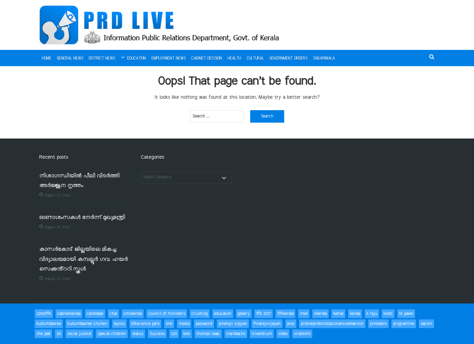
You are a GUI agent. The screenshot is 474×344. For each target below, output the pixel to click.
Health (234, 58)
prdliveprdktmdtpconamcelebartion (332, 323)
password (204, 323)
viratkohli (302, 333)
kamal (338, 313)
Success (157, 333)
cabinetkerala (69, 313)
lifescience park (145, 323)
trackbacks (235, 333)
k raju (371, 313)
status (137, 333)
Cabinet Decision (206, 58)
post (291, 323)
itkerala (320, 313)
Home (46, 58)
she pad (43, 333)
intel (304, 313)
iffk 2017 (263, 313)
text (186, 333)
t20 (174, 333)
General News (70, 58)
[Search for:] (217, 116)
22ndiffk (43, 313)
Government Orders (288, 58)
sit (59, 333)
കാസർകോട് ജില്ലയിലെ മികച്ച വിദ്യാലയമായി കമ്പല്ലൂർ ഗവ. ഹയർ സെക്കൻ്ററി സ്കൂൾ (83, 259)
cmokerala (133, 313)
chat (113, 313)
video (283, 333)
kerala (355, 313)
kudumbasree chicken (87, 323)
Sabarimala (324, 58)
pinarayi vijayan (233, 323)
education (222, 313)
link (169, 323)
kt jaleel (406, 313)
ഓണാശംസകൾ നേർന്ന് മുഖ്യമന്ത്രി (82, 217)
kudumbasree (48, 323)
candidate (95, 313)
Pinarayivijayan (267, 323)
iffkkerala (285, 313)
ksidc (388, 313)
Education (136, 58)
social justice (79, 333)
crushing (200, 313)
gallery (244, 313)
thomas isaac (208, 333)
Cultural (255, 58)
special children (112, 333)
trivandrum (262, 333)
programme (403, 323)
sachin (426, 323)
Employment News (169, 58)
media (184, 323)
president (378, 323)
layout (119, 323)
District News (102, 58)
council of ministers (166, 313)
